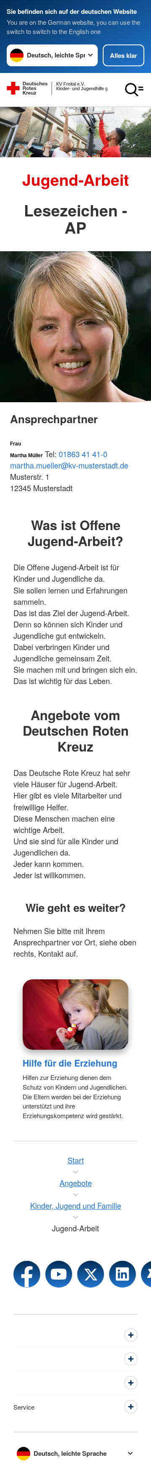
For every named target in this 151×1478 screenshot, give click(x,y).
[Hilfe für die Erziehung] (75, 1014)
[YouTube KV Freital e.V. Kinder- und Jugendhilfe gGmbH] (58, 1274)
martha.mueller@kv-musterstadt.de (69, 465)
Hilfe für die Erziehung (70, 1062)
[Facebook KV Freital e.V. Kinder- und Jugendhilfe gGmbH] (26, 1274)
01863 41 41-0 (83, 453)
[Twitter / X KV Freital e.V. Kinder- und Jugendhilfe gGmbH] (90, 1274)
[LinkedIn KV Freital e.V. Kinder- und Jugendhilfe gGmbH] (122, 1274)
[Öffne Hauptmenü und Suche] (134, 90)
